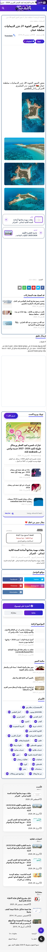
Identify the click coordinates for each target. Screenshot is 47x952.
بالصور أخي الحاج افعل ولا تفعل (22, 678)
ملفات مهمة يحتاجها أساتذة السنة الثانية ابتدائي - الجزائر (26, 552)
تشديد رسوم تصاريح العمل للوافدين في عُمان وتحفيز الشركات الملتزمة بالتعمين (29, 302)
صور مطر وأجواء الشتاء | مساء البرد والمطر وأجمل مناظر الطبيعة (18, 668)
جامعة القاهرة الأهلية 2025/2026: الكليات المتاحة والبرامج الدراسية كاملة (18, 808)
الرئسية (34, 933)
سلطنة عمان (28, 17)
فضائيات (37, 759)
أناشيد (25, 721)
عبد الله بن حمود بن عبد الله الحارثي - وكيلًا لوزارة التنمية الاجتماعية (29, 323)
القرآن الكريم (14, 736)
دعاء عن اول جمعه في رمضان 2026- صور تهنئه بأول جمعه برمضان (20, 472)
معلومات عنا (13, 933)
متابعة (33, 613)
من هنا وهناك (35, 774)
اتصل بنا (34, 939)
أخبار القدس (36, 717)
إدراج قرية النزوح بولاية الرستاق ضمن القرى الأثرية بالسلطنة (18, 688)
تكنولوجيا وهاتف (22, 740)
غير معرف (39, 35)
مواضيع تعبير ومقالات (15, 774)
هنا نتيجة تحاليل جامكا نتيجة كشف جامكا (18, 910)
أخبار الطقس (14, 712)
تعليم (38, 740)
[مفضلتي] (41, 930)
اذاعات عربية (36, 726)
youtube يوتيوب (34, 712)
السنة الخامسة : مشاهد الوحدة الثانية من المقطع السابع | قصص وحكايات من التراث (19, 877)
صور (15, 755)
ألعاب (38, 721)
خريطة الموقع (13, 939)
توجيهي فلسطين (34, 745)
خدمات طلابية (35, 750)
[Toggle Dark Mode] (41, 939)
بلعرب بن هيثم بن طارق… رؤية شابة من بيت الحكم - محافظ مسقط (29, 313)
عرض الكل (11, 416)
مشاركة (13, 613)
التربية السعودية (17, 726)
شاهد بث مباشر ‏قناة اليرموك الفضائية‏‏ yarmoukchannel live (20, 651)
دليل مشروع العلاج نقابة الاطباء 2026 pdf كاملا (19, 899)
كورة (23, 764)
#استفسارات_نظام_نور (32, 707)
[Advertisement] (23, 63)
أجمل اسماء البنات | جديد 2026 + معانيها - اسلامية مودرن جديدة (18, 641)
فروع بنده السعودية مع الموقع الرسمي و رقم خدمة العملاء (19, 921)
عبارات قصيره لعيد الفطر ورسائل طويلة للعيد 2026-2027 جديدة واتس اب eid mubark (24, 448)
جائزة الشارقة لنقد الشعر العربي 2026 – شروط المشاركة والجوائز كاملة (18, 822)
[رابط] (23, 112)
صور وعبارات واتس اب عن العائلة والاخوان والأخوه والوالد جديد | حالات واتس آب (19, 631)
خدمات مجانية (17, 750)
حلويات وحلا (16, 745)
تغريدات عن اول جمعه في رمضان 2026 (19, 486)
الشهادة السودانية (34, 736)
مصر (22, 769)
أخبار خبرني (19, 717)
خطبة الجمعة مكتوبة (33, 755)
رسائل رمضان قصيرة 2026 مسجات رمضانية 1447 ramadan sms (20, 500)
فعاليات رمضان (20, 759)
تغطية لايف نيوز (14, 945)
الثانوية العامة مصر (34, 731)
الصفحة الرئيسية (39, 17)
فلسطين (37, 764)
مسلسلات (36, 769)
